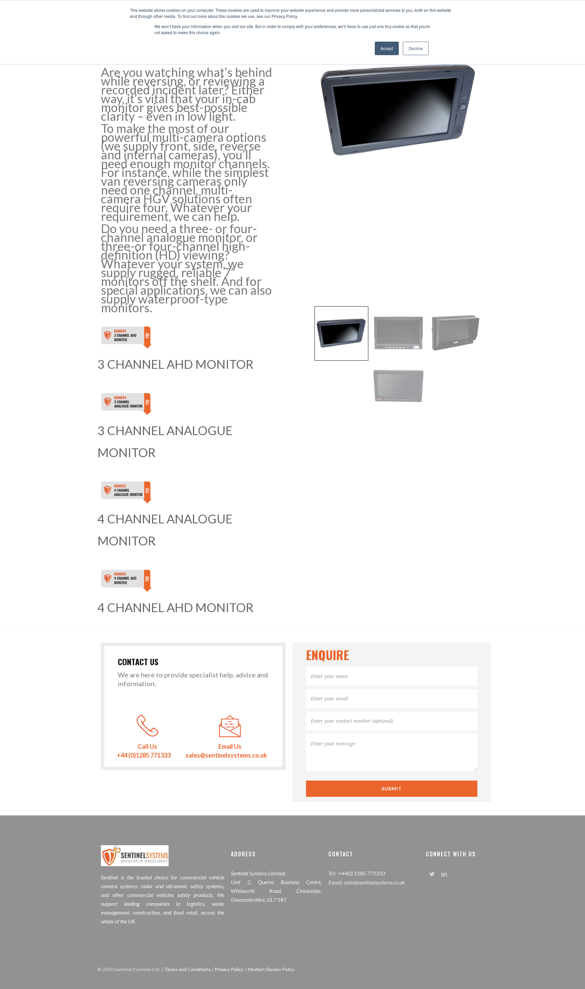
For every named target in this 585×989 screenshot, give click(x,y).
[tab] (341, 333)
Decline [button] (416, 48)
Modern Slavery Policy (271, 969)
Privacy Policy (229, 969)
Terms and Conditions (188, 969)
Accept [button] (387, 48)
